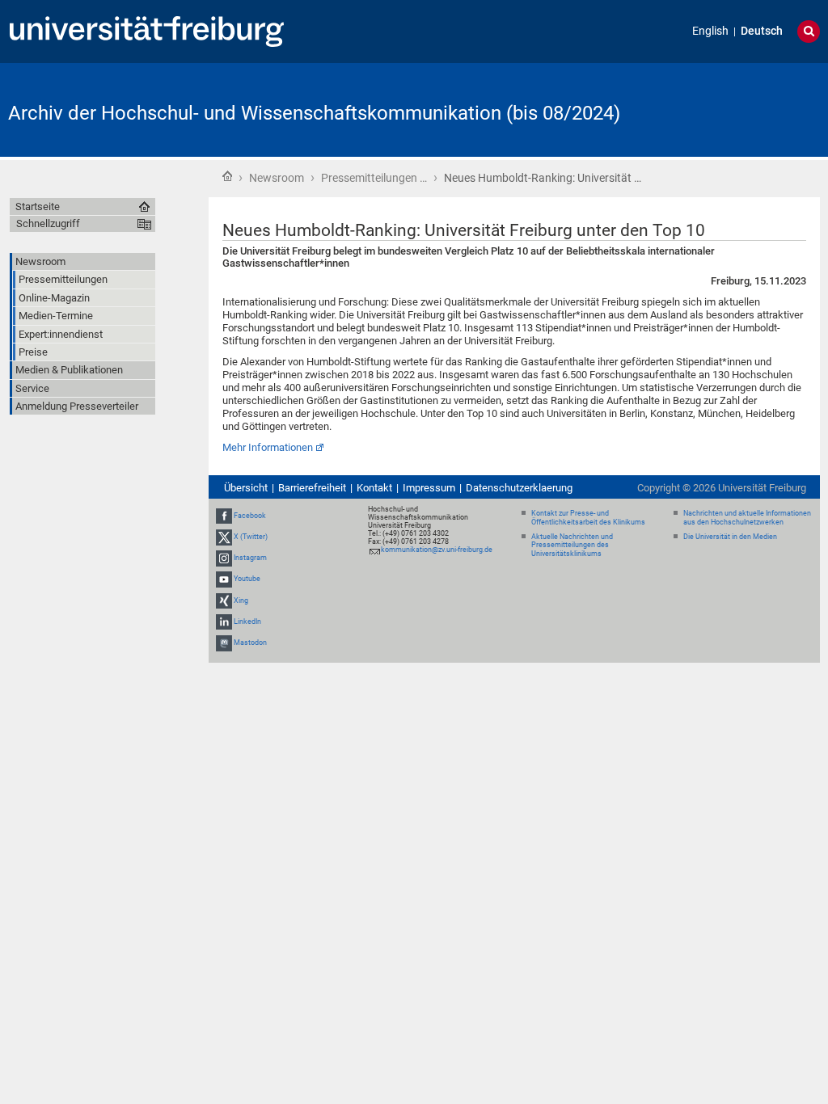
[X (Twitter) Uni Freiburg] (224, 537)
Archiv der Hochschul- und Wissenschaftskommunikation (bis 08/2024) (314, 113)
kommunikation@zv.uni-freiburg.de (436, 550)
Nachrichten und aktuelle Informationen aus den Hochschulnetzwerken (747, 517)
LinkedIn (247, 621)
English (710, 31)
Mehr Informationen (267, 447)
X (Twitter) (251, 537)
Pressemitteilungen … (374, 177)
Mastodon (250, 642)
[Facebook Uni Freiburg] (224, 516)
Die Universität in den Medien (730, 537)
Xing (241, 600)
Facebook (250, 516)
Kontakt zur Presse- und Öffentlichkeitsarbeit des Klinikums (588, 517)
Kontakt (374, 488)
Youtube (247, 579)
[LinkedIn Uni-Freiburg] (224, 621)
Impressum (429, 488)
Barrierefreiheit (312, 488)
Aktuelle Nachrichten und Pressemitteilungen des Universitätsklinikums (572, 545)
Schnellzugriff (48, 223)
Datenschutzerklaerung (519, 488)
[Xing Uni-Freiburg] (224, 600)
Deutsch (762, 31)
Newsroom (276, 177)
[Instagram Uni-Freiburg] (224, 558)
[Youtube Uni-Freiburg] (224, 579)
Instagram (250, 558)
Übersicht (246, 488)
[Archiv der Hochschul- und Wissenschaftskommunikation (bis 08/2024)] (740, 108)
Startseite (227, 176)
